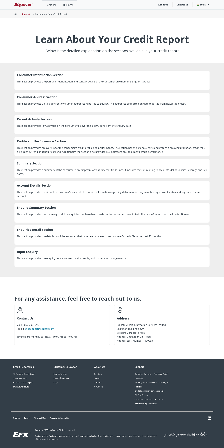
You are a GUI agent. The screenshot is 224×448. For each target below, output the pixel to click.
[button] (202, 4)
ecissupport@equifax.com (39, 328)
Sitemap (16, 418)
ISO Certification (141, 395)
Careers (97, 382)
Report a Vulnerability (59, 418)
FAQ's (55, 382)
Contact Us (182, 4)
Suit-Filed (138, 387)
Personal (51, 5)
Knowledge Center (61, 378)
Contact (97, 378)
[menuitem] (51, 4)
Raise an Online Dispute (23, 382)
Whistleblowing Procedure (146, 403)
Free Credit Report (20, 378)
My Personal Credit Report (24, 374)
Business (68, 5)
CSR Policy (139, 378)
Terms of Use (40, 418)
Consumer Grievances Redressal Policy (151, 374)
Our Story (98, 374)
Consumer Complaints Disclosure (149, 399)
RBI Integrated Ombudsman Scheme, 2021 (153, 382)
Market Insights (60, 374)
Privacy (27, 418)
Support (26, 14)
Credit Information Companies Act (149, 391)
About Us (163, 4)
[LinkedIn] (209, 418)
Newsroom (98, 387)
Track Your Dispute (21, 387)
